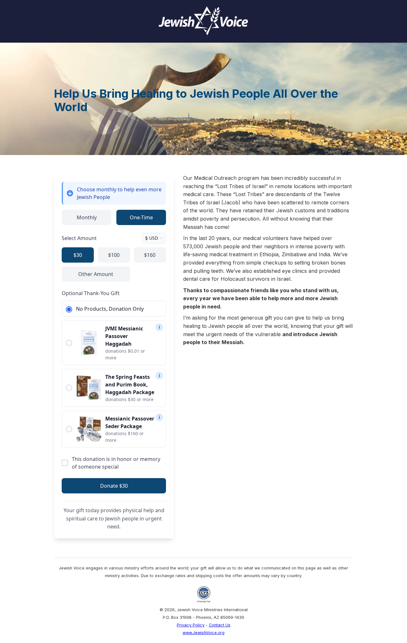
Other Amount (95, 274)
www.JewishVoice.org (203, 632)
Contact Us (220, 625)
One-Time (141, 217)
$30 (77, 254)
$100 (114, 254)
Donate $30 (114, 485)
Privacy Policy (190, 625)
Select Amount (79, 238)
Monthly (87, 217)
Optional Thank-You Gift (91, 293)
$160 (149, 254)
